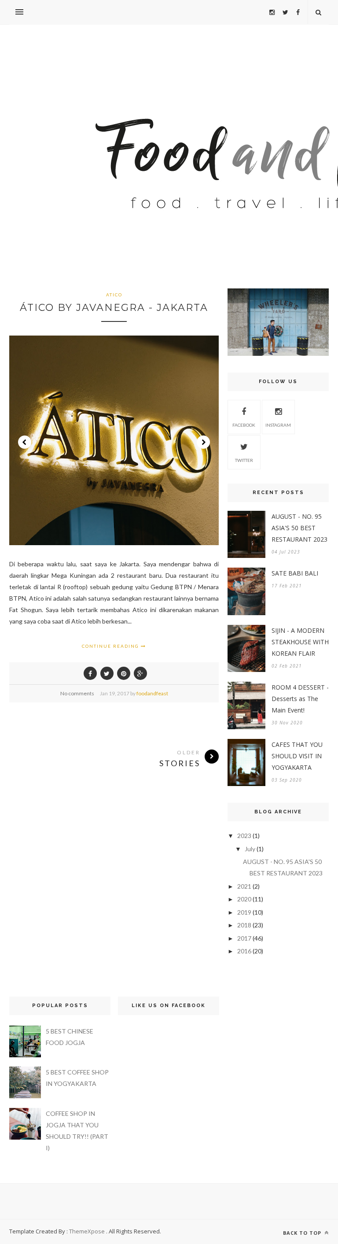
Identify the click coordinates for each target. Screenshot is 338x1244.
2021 (244, 886)
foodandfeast (152, 693)
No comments (77, 693)
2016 (244, 951)
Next (203, 442)
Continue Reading (111, 646)
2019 (244, 912)
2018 (244, 925)
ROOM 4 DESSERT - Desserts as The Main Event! (300, 698)
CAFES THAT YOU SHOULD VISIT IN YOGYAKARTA (297, 756)
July (250, 849)
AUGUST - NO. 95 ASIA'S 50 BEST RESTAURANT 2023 (299, 527)
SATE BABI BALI (295, 573)
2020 (244, 899)
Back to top (303, 1232)
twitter (244, 460)
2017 (244, 938)
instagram (278, 425)
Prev (24, 442)
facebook (243, 425)
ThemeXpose (87, 1231)
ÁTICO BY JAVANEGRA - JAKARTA (114, 308)
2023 (244, 835)
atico (114, 294)
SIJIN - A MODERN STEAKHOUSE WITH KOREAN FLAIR (300, 641)
